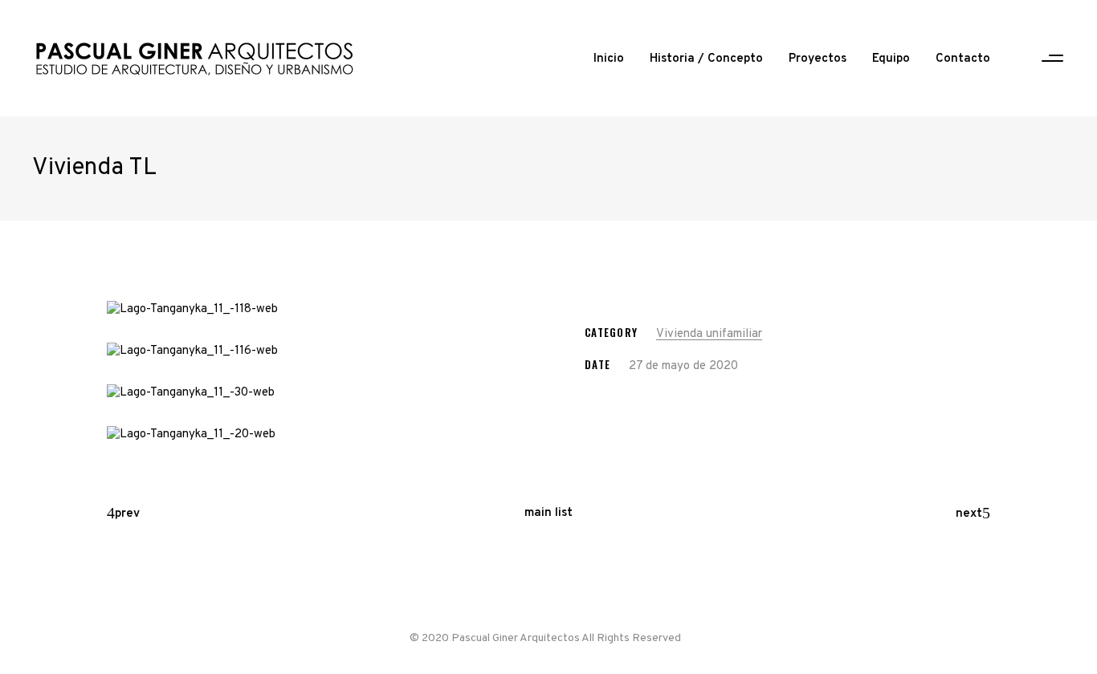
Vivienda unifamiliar (709, 334)
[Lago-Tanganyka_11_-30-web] (321, 393)
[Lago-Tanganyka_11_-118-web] (321, 310)
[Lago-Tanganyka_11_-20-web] (321, 435)
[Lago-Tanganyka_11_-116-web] (321, 351)
